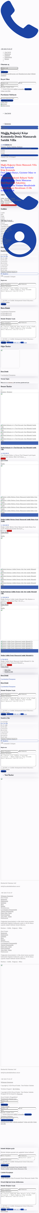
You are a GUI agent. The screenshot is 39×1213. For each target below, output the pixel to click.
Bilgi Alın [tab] (7, 670)
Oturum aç (4, 72)
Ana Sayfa (8, 52)
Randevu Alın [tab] (9, 671)
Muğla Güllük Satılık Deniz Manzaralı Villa (14, 1169)
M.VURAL (16, 1089)
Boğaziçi (3, 147)
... (25, 457)
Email (29, 148)
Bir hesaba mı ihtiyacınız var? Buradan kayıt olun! (16, 74)
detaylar (3, 458)
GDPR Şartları (5, 302)
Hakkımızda (8, 57)
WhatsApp (24, 148)
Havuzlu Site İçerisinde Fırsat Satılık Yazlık (14, 1167)
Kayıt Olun (28, 89)
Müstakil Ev (4, 128)
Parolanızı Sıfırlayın (7, 100)
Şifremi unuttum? (18, 1122)
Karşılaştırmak (6, 1176)
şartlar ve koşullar (18, 89)
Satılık (3, 126)
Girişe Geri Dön (5, 91)
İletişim (7, 59)
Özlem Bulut (4, 532)
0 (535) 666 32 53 (6, 313)
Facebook (4, 148)
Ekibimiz (7, 55)
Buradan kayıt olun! (7, 1122)
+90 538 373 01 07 (6, 49)
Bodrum (13, 147)
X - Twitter (10, 148)
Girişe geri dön (28, 1122)
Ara (13, 342)
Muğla (9, 147)
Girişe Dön (4, 102)
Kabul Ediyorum (13, 89)
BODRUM (8, 202)
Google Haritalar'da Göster (9, 205)
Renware (20, 1094)
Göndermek (5, 1165)
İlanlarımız (8, 54)
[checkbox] (1, 300)
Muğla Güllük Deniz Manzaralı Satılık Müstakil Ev (17, 655)
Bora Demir (5, 308)
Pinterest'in (17, 148)
